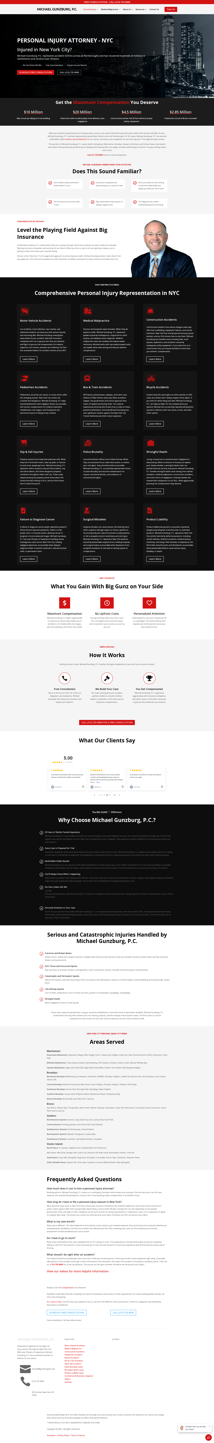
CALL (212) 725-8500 (69, 72)
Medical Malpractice (109, 9)
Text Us (171, 9)
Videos (67, 1379)
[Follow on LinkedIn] (33, 1404)
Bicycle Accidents (72, 1357)
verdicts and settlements (76, 139)
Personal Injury (89, 9)
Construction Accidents (74, 1351)
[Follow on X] (42, 1405)
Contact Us (154, 9)
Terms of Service (78, 1435)
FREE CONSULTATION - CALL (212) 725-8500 (107, 2)
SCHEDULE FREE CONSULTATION (35, 72)
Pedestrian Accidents (73, 1354)
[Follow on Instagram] (37, 1404)
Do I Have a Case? (54, 1302)
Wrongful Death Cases (74, 1370)
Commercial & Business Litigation (79, 1376)
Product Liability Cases (74, 1373)
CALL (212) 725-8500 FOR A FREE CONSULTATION (107, 722)
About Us (127, 9)
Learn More (29, 359)
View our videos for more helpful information (78, 1271)
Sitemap (68, 1382)
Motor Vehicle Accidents (75, 1345)
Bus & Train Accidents (74, 1360)
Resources (140, 9)
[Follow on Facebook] (23, 1404)
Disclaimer (51, 1435)
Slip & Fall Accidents (73, 1364)
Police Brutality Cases (74, 1367)
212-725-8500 (57, 1264)
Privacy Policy (63, 1435)
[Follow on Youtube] (28, 1404)
